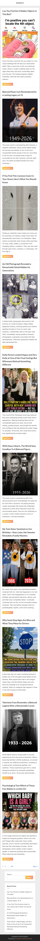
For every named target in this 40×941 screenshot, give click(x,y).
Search (9, 874)
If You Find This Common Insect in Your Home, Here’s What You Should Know (19, 179)
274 (12, 866)
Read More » (8, 84)
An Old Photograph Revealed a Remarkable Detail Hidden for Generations (16, 267)
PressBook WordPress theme (23, 938)
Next (34, 866)
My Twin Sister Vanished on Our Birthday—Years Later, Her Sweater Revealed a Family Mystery (18, 532)
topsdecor (20, 3)
